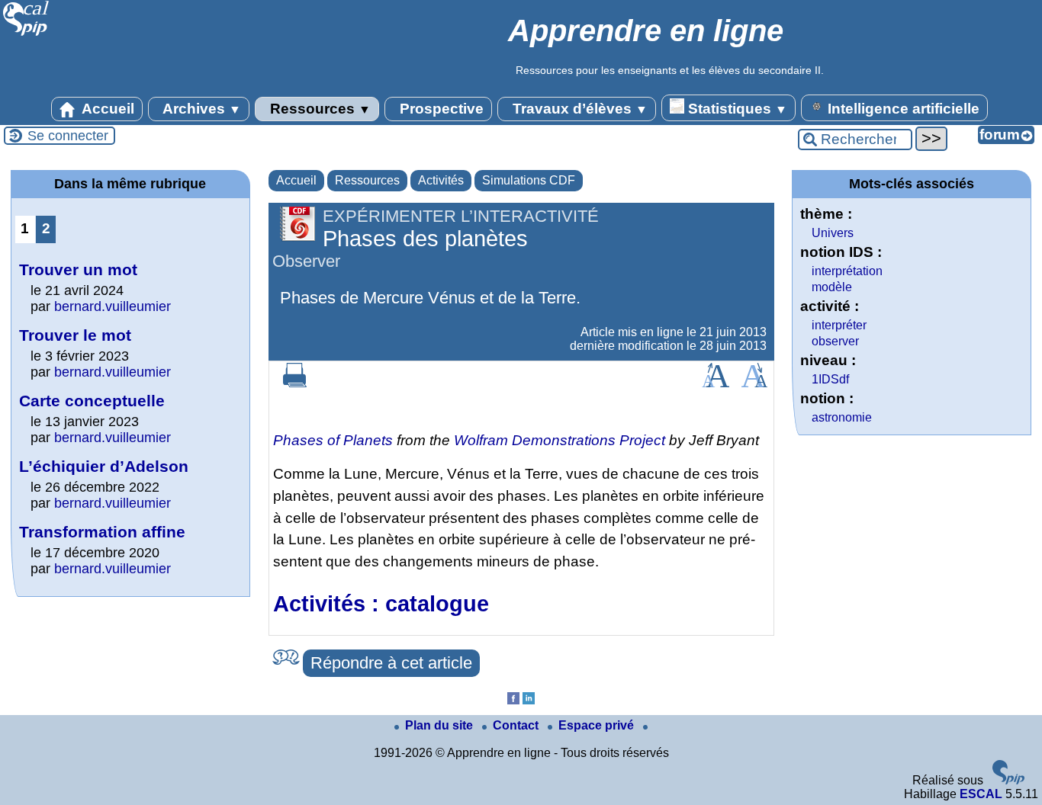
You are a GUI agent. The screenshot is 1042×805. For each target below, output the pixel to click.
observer (835, 341)
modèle (832, 287)
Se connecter (67, 135)
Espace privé (597, 725)
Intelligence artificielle (901, 109)
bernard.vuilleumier (112, 306)
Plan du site (440, 725)
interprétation (847, 271)
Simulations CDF (528, 180)
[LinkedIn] (529, 700)
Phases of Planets (333, 440)
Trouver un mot (78, 269)
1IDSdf (830, 379)
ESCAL (981, 793)
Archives (200, 109)
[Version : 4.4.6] (1008, 780)
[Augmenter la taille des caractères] (715, 383)
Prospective (440, 109)
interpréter (839, 325)
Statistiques (735, 109)
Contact (517, 725)
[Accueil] (26, 33)
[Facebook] (513, 700)
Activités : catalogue (381, 604)
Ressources (318, 109)
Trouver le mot (75, 335)
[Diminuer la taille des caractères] (754, 383)
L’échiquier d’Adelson (103, 466)
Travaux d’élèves (578, 109)
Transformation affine (102, 531)
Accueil (106, 109)
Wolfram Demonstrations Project (559, 440)
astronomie (842, 417)
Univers (833, 232)
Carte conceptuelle (92, 400)
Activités (441, 180)
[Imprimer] (295, 383)
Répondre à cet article (391, 662)
